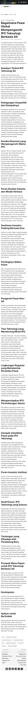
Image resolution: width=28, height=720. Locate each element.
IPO (3, 637)
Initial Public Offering (11, 637)
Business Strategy (12, 646)
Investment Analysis (18, 640)
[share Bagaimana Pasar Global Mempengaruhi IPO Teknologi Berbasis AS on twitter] (7, 669)
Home (6, 6)
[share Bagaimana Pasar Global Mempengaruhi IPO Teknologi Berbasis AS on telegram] (22, 669)
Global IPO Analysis (6, 640)
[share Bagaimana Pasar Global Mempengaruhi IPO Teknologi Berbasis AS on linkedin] (10, 669)
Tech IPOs (20, 643)
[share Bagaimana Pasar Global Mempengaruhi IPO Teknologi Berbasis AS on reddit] (13, 669)
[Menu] (19, 2)
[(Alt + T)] (10, 6)
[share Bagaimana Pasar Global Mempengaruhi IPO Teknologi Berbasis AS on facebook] (16, 669)
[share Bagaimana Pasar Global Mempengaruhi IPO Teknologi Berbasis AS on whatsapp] (19, 669)
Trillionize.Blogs (9, 20)
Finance (4, 646)
